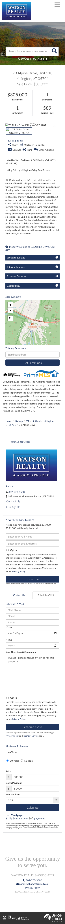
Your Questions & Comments (21, 652)
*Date (9, 627)
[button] (54, 51)
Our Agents (13, 507)
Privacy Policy (18, 571)
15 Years (28, 760)
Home (8, 421)
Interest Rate (13, 794)
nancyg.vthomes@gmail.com (34, 883)
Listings (19, 421)
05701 (12, 424)
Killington (48, 421)
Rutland (36, 421)
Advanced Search (31, 58)
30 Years (14, 760)
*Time (9, 639)
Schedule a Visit (46, 595)
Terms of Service (30, 736)
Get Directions (32, 362)
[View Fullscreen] (10, 318)
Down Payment (14, 782)
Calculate (32, 807)
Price (8, 771)
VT (27, 421)
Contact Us (13, 501)
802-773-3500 (16, 492)
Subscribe (33, 579)
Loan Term (11, 752)
